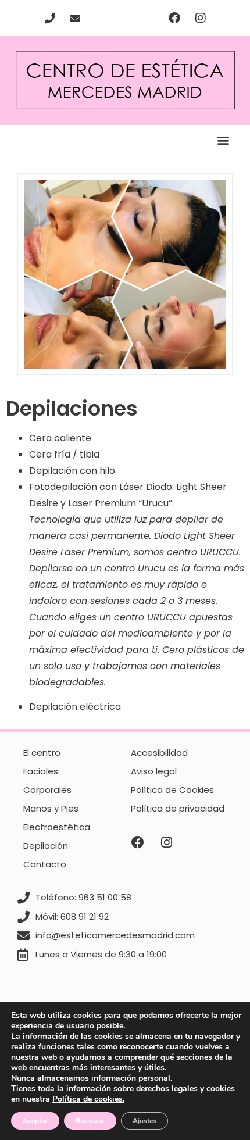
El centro (41, 752)
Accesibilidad (159, 752)
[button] (223, 140)
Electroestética (56, 827)
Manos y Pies (50, 808)
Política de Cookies (172, 790)
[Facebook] (174, 18)
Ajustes (144, 1120)
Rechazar (90, 1120)
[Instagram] (200, 18)
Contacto (44, 864)
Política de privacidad (177, 808)
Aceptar (35, 1120)
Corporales (47, 790)
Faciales (40, 771)
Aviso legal (154, 771)
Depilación (45, 845)
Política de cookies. (88, 1099)
